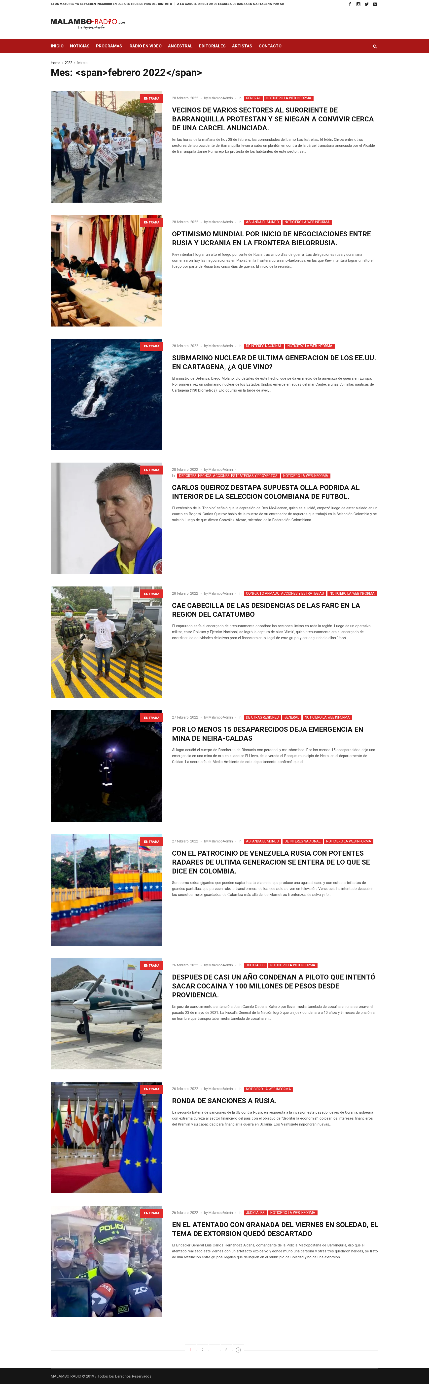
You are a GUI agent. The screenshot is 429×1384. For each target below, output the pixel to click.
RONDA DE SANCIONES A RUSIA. (224, 1101)
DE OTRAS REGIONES (262, 717)
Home (55, 63)
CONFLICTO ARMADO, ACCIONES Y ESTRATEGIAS (285, 593)
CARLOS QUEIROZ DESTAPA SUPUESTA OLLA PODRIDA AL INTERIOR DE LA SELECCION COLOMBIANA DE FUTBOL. (266, 492)
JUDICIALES (255, 965)
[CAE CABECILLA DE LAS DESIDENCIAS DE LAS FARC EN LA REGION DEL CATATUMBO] (106, 642)
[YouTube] (375, 4)
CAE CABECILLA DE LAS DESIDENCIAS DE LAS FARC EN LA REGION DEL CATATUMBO (266, 610)
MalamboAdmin (221, 98)
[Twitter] (366, 4)
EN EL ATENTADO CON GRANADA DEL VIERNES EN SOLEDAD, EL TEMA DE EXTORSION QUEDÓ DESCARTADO (275, 1229)
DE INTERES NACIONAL (264, 346)
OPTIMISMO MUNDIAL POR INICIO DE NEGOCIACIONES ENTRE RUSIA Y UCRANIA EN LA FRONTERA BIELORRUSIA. (271, 238)
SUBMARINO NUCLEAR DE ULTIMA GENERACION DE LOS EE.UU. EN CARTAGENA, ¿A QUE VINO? (274, 362)
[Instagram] (358, 4)
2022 (68, 63)
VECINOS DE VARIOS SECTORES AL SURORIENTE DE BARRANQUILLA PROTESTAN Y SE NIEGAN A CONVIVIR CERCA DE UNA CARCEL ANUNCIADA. (273, 119)
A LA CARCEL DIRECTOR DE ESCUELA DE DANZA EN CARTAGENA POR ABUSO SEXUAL (178, 4)
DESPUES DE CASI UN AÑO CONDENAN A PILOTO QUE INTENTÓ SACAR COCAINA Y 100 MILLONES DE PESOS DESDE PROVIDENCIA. (273, 986)
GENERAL (253, 98)
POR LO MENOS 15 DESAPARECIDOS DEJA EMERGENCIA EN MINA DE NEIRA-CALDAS (267, 734)
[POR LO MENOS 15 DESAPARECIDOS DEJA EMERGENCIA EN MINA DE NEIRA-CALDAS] (106, 766)
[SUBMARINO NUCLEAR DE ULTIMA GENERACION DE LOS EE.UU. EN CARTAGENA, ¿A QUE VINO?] (106, 394)
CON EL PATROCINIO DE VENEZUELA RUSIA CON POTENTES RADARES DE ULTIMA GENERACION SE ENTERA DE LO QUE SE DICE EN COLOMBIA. (271, 862)
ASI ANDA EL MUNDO (262, 222)
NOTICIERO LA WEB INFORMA (288, 98)
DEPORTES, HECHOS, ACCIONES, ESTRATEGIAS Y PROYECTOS (228, 475)
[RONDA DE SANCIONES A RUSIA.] (106, 1137)
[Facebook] (350, 4)
